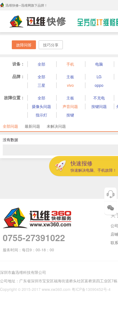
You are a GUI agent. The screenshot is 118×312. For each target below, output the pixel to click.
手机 (70, 64)
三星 (41, 85)
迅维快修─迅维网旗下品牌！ (26, 5)
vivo (70, 85)
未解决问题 (56, 126)
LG (99, 76)
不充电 (99, 98)
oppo (99, 85)
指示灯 (41, 115)
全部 (41, 64)
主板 (70, 76)
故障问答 (24, 45)
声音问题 (70, 106)
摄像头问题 (41, 106)
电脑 (99, 64)
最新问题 (32, 126)
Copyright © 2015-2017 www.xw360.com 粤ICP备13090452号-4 (55, 289)
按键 (70, 115)
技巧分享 (50, 45)
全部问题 (10, 126)
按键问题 (99, 106)
